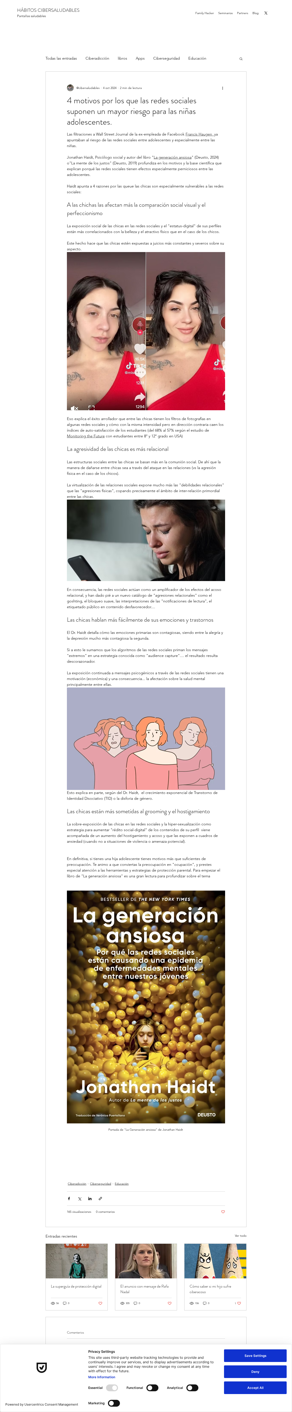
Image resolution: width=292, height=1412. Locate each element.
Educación (197, 58)
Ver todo (240, 1236)
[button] (241, 58)
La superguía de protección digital (76, 1286)
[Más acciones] (222, 87)
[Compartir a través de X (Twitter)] (79, 1199)
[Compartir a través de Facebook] (69, 1199)
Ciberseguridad (166, 58)
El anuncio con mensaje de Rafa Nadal (144, 1289)
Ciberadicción (97, 58)
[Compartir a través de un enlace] (100, 1199)
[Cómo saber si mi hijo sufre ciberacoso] (215, 1261)
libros (122, 58)
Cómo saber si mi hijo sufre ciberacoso (210, 1289)
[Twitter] (266, 13)
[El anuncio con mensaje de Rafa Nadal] (146, 1261)
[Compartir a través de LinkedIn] (90, 1199)
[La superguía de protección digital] (77, 1261)
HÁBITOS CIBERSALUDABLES (48, 10)
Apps (140, 58)
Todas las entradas (61, 58)
